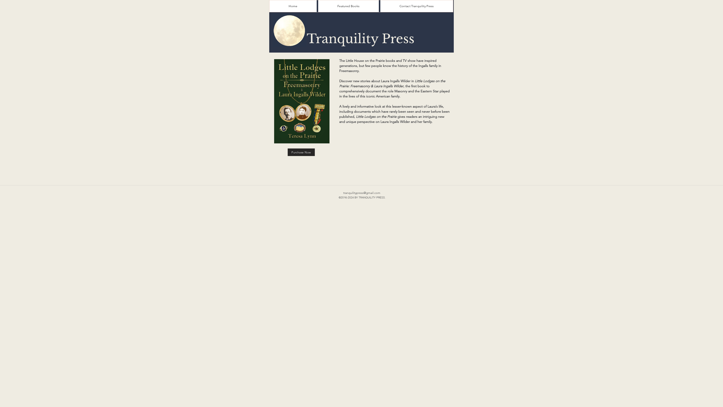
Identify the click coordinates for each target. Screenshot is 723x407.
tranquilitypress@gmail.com (361, 193)
